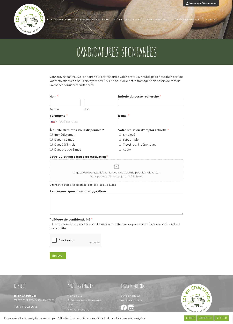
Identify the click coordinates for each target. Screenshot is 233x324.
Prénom (54, 109)
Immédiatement (65, 134)
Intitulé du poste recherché (139, 96)
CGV (70, 305)
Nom (54, 96)
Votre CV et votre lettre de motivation (79, 156)
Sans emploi (131, 139)
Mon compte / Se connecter (203, 3)
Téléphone (59, 115)
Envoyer (58, 255)
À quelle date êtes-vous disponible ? (77, 130)
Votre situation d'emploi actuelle (143, 130)
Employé (129, 134)
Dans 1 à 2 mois (64, 139)
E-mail (123, 115)
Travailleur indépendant (139, 144)
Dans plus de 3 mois (67, 149)
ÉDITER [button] (190, 318)
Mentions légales (78, 309)
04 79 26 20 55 (29, 306)
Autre (127, 149)
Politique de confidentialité (71, 219)
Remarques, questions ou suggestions (78, 191)
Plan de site (75, 295)
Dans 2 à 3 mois (64, 144)
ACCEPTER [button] (205, 318)
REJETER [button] (221, 318)
